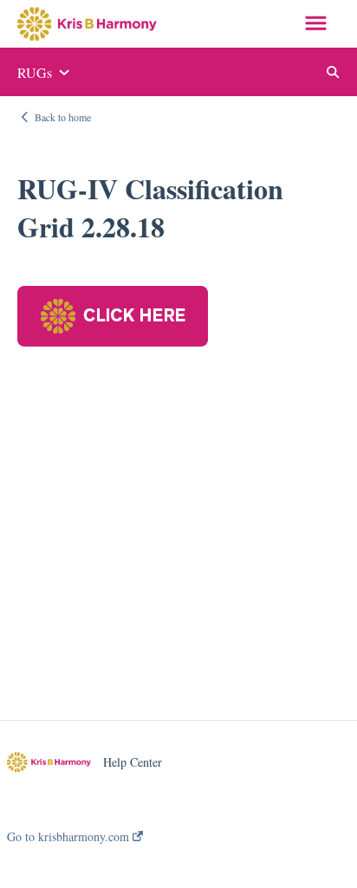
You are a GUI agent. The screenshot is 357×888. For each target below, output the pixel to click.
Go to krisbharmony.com (70, 837)
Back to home (63, 117)
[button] (316, 24)
